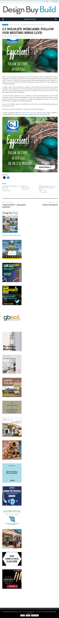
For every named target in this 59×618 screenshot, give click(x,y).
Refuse (28, 615)
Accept (22, 615)
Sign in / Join (55, 1)
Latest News (5, 24)
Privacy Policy (35, 615)
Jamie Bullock (8, 36)
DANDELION (24, 186)
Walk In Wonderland (50, 205)
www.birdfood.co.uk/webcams (29, 112)
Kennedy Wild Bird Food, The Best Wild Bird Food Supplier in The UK (47, 187)
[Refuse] (57, 614)
